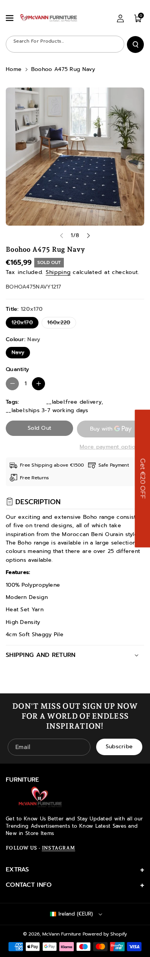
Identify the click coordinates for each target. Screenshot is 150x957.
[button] (10, 18)
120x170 (24, 323)
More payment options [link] (111, 447)
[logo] (40, 797)
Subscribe (119, 747)
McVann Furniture (61, 934)
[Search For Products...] (135, 44)
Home (14, 69)
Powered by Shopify (105, 934)
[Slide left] (62, 235)
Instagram (58, 848)
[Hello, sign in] (120, 18)
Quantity (17, 369)
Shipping (58, 272)
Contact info (29, 884)
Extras (17, 869)
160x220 (60, 323)
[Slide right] (88, 235)
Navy (20, 353)
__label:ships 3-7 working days (47, 410)
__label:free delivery (74, 402)
